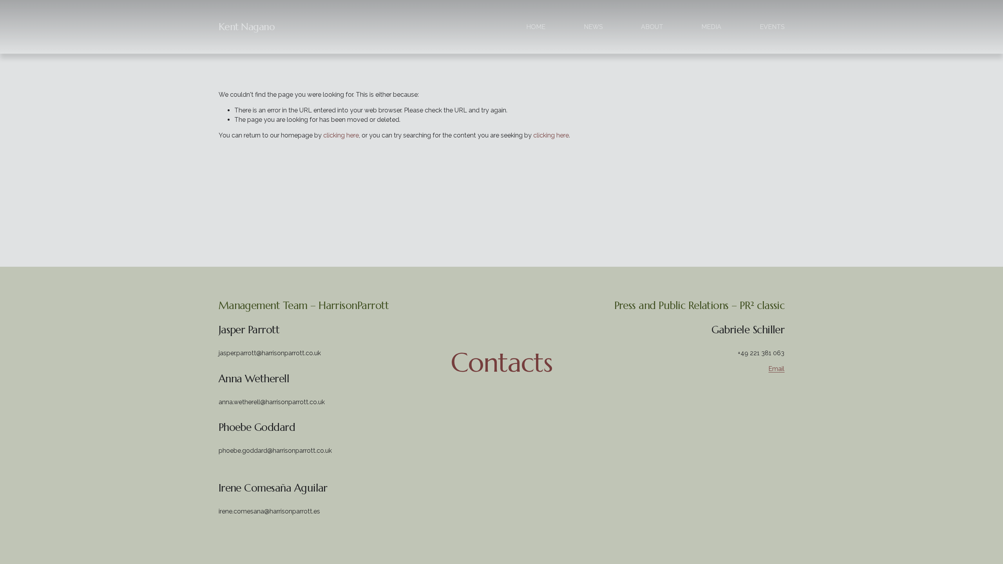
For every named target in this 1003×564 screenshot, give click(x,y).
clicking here (341, 135)
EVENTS (772, 27)
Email (776, 368)
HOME (535, 27)
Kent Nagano (247, 27)
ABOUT (652, 27)
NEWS (593, 27)
